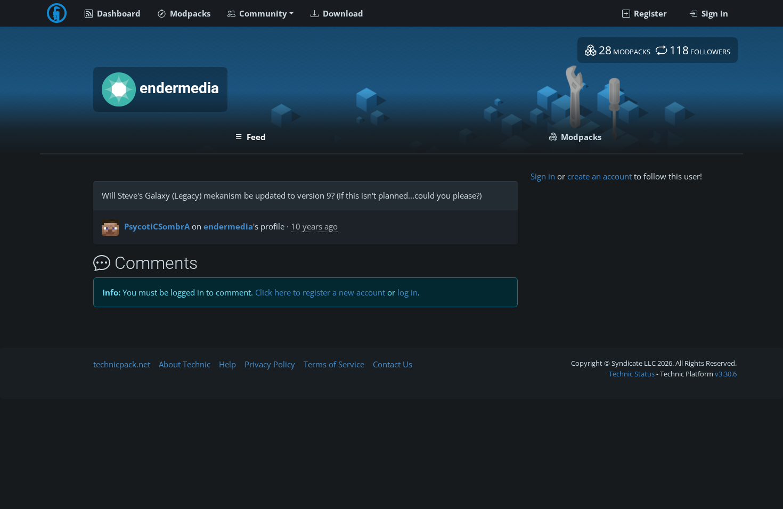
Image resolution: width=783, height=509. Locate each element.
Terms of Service (334, 364)
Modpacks (189, 13)
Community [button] (262, 13)
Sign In (713, 13)
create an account (599, 176)
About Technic (184, 364)
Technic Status (632, 374)
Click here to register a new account (320, 292)
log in (407, 292)
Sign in (543, 176)
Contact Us (392, 364)
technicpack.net (121, 364)
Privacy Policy (269, 364)
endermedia (228, 226)
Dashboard (118, 13)
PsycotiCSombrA (157, 226)
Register (649, 13)
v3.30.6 (726, 374)
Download (342, 13)
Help (227, 364)
